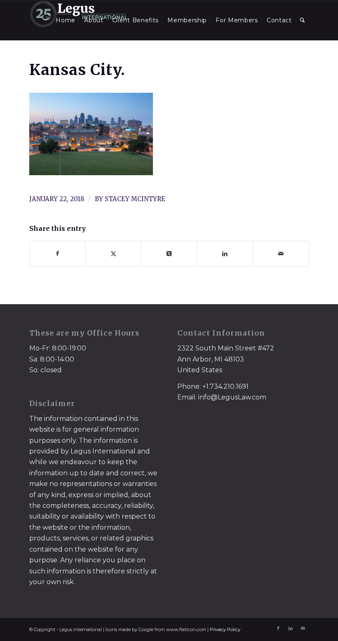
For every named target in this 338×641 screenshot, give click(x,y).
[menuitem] (66, 20)
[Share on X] (113, 253)
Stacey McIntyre (135, 199)
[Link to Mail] (303, 628)
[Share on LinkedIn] (225, 253)
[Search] (302, 20)
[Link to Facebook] (278, 628)
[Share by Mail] (280, 253)
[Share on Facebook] (57, 253)
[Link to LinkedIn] (290, 628)
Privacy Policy (225, 629)
